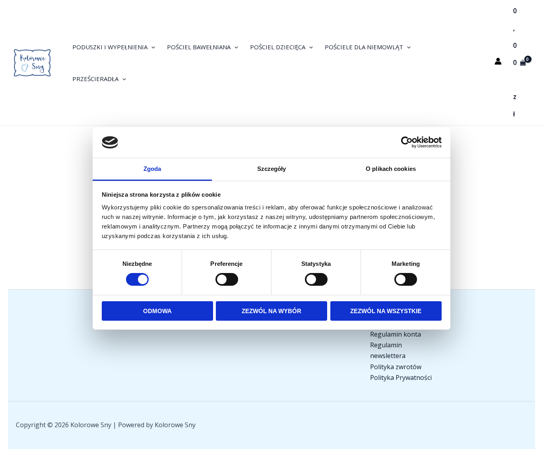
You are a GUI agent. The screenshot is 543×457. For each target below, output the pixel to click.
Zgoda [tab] (152, 168)
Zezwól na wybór (271, 311)
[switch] (226, 279)
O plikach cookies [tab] (391, 168)
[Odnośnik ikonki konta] (498, 61)
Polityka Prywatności (401, 377)
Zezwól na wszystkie (385, 311)
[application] (151, 47)
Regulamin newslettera (387, 350)
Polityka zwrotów (395, 366)
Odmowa (157, 311)
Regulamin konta (395, 334)
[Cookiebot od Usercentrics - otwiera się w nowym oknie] (407, 142)
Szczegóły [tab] (271, 168)
